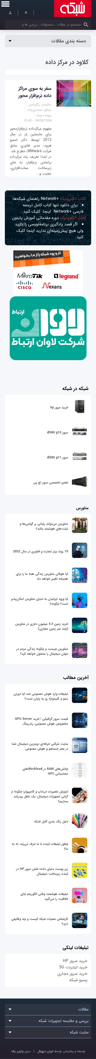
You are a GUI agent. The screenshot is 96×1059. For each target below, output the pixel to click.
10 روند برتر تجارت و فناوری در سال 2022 (40, 551)
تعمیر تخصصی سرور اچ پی (50, 482)
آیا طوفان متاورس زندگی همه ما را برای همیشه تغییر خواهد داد (42, 576)
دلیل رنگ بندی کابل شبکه (51, 821)
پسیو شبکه (78, 980)
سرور (20, 1051)
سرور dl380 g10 (57, 432)
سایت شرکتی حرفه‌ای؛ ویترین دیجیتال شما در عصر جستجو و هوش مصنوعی (40, 746)
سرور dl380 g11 (57, 457)
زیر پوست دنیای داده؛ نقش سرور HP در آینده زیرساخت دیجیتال (42, 871)
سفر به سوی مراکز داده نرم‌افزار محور (34, 92)
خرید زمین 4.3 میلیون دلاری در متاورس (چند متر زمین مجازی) (41, 626)
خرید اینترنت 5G (73, 967)
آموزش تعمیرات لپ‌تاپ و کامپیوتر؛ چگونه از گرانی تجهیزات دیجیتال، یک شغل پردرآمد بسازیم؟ (39, 796)
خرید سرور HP (75, 961)
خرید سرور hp (59, 407)
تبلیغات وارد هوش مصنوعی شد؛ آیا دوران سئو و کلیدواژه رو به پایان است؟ (41, 696)
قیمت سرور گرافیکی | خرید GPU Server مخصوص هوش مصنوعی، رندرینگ (41, 721)
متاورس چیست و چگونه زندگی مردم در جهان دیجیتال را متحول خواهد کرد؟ (42, 651)
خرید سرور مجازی (72, 973)
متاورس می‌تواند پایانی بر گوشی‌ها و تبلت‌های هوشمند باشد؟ (44, 526)
